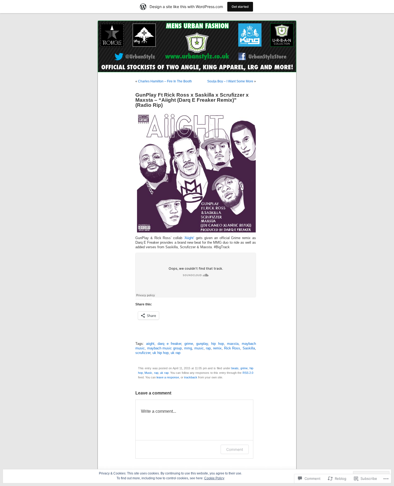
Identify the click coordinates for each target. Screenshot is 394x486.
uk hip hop (161, 353)
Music (148, 372)
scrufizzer (142, 353)
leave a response (168, 377)
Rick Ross (232, 348)
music (199, 348)
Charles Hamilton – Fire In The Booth (165, 81)
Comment (234, 449)
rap (208, 348)
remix (217, 348)
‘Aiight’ (189, 238)
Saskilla (249, 348)
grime (188, 344)
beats (235, 368)
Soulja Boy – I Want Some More (230, 81)
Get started (240, 7)
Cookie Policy (214, 478)
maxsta (233, 344)
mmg (188, 348)
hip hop (217, 344)
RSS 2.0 (248, 372)
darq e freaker (169, 344)
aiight (150, 344)
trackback (190, 377)
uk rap (175, 353)
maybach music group (164, 348)
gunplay (202, 344)
